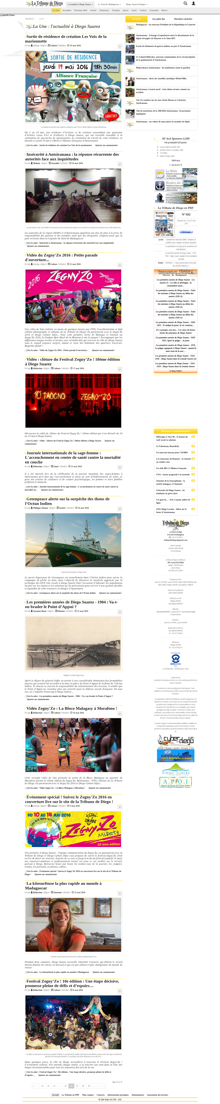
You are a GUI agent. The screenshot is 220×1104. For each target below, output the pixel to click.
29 (89, 1086)
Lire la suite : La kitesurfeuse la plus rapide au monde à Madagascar (58, 972)
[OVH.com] (175, 659)
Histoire (61, 611)
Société (93, 10)
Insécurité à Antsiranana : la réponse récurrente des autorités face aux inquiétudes (72, 156)
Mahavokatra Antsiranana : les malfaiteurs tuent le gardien (163, 68)
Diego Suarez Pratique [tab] (136, 4)
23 (54, 1086)
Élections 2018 (80, 10)
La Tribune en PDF (70, 1095)
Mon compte (88, 1095)
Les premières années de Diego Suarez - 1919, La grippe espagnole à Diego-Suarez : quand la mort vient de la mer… (175, 348)
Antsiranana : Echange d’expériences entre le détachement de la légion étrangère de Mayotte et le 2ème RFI (165, 37)
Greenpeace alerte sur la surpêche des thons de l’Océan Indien (67, 501)
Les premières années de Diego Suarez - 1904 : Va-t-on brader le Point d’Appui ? (71, 604)
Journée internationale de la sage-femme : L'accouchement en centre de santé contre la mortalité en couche (73, 457)
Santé (134, 10)
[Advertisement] (139, 178)
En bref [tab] (136, 19)
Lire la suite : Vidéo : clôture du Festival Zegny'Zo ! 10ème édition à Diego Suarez (64, 441)
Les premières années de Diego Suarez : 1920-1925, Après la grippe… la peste (176, 339)
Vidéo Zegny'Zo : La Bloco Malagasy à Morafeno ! (71, 708)
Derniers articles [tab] (183, 19)
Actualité (55, 163)
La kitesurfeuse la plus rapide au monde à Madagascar (63, 885)
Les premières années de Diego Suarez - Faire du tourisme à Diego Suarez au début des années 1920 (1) (175, 315)
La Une (56, 10)
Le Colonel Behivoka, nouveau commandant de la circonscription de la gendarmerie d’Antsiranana (165, 58)
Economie (154, 10)
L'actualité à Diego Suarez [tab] (79, 4)
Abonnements (138, 1095)
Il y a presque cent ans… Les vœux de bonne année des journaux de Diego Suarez (175, 331)
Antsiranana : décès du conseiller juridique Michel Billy (161, 78)
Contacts (101, 1095)
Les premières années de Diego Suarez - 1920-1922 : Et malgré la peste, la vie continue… (176, 323)
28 (83, 1086)
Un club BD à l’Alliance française (171, 468)
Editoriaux (104, 10)
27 (77, 1086)
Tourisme (57, 892)
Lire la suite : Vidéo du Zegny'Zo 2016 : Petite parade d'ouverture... (58, 350)
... (60, 1086)
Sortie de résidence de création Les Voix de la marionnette (66, 38)
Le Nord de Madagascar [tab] (108, 4)
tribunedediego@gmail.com (175, 540)
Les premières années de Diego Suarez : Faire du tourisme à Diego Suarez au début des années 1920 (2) (175, 304)
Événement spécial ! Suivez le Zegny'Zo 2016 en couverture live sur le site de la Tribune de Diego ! (69, 799)
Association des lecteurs (157, 1095)
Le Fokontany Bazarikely (168, 446)
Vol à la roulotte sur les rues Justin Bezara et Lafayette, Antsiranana (161, 101)
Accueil (55, 1095)
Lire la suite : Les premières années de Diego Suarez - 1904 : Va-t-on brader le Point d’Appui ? (70, 696)
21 (42, 1086)
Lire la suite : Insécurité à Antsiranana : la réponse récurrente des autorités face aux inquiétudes (70, 243)
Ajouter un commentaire (106, 145)
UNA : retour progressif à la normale (173, 474)
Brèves (164, 10)
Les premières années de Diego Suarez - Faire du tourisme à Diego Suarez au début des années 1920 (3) (175, 293)
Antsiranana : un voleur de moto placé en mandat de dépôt (163, 122)
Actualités (66, 10)
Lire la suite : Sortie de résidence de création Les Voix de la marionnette (59, 145)
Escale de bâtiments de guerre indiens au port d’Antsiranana (163, 46)
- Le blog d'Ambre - (176, 371)
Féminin (116, 10)
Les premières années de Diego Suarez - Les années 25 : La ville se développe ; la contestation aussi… (176, 283)
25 (66, 1086)
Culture (143, 10)
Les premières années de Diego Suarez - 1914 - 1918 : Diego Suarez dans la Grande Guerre (175, 365)
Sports (126, 10)
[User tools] (119, 46)
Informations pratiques (118, 1095)
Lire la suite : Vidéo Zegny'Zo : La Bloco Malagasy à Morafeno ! (56, 788)
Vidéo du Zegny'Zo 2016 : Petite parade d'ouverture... (61, 257)
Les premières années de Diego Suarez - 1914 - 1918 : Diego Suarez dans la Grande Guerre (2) (175, 357)
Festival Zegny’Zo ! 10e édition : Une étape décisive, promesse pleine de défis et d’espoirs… (72, 983)
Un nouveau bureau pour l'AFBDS (172, 452)
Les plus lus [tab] (158, 19)
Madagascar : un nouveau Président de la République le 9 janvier (165, 25)
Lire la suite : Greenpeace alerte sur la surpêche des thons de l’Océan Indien (61, 593)
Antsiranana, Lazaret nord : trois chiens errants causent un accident (163, 90)
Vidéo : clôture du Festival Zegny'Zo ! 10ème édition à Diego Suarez (72, 361)
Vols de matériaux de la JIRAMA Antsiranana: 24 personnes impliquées (163, 112)
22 (48, 1086)
